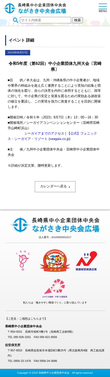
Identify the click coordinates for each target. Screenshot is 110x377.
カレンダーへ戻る (55, 186)
